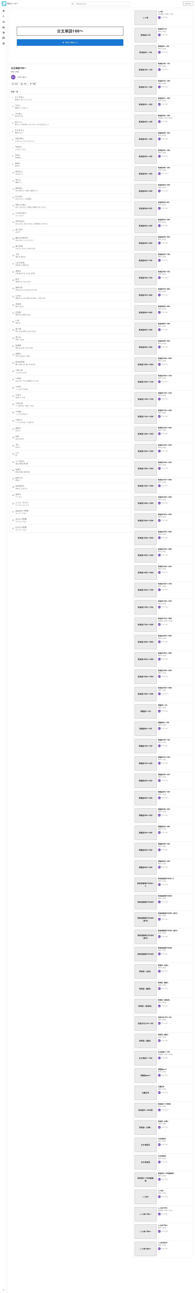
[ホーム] (3, 11)
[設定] (3, 43)
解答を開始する (71, 42)
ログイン (188, 4)
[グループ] (3, 21)
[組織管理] (3, 32)
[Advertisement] (163, 1275)
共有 (25, 84)
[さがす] (3, 16)
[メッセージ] (3, 38)
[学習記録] (3, 27)
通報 (34, 84)
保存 (16, 84)
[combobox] (102, 3)
